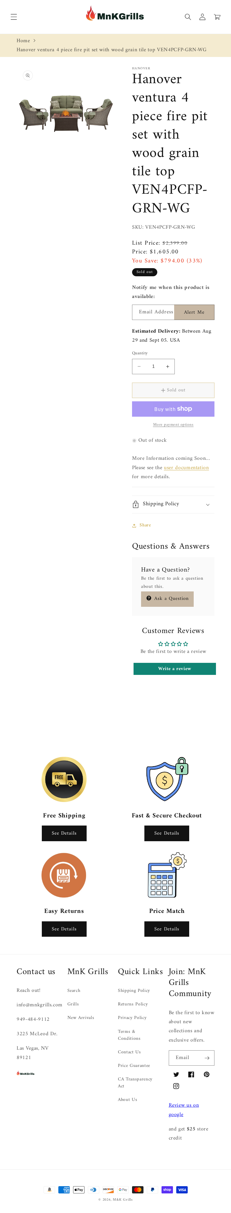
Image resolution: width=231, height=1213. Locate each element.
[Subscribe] (207, 1058)
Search (74, 991)
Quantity (140, 353)
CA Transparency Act (135, 1082)
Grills (73, 1004)
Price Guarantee (134, 1066)
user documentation (186, 467)
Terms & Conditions (129, 1035)
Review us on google (184, 1110)
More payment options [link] (173, 425)
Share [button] (145, 525)
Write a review (174, 669)
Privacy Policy (132, 1018)
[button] (230, 1209)
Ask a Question (170, 598)
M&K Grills (123, 1199)
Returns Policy (133, 1004)
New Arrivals (80, 1018)
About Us (127, 1100)
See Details (64, 833)
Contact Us (129, 1052)
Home (23, 40)
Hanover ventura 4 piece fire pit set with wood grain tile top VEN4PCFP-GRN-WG (112, 50)
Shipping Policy (134, 991)
